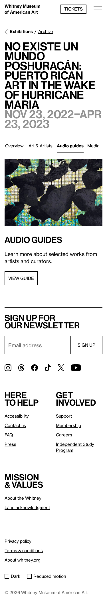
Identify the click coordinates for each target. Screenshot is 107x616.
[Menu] (98, 9)
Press (10, 444)
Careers (64, 434)
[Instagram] (8, 368)
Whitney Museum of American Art (23, 9)
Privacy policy (18, 541)
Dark (15, 576)
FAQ (9, 434)
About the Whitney (23, 498)
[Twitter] (61, 368)
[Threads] (21, 368)
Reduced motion (49, 576)
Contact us (15, 425)
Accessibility (17, 415)
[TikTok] (47, 368)
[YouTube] (76, 368)
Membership (68, 425)
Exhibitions (21, 31)
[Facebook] (34, 368)
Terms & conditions (24, 550)
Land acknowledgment (27, 507)
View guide (21, 278)
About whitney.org (23, 559)
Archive (45, 31)
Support (64, 415)
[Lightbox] (53, 192)
